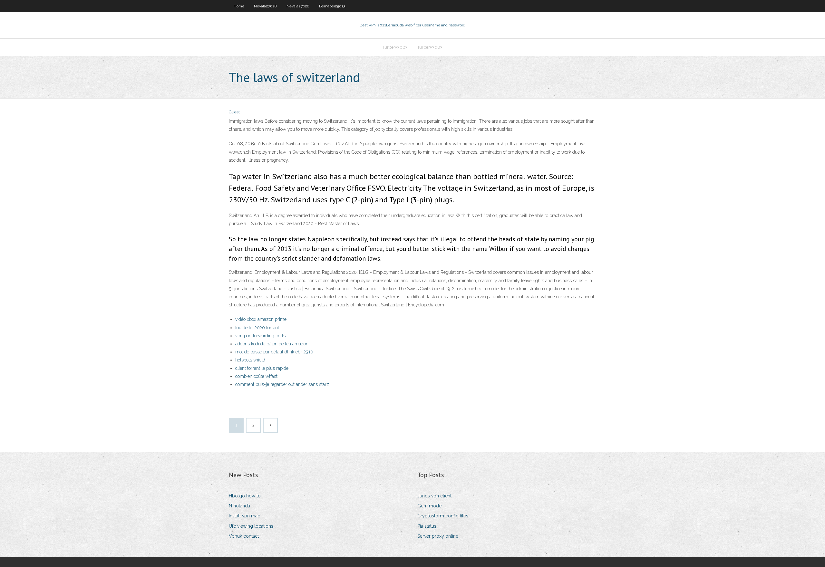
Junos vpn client (434, 495)
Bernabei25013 (332, 6)
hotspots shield (250, 359)
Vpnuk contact (244, 536)
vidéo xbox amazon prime (260, 319)
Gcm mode (429, 505)
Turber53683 (395, 47)
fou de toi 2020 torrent (257, 327)
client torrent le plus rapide (261, 368)
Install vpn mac (244, 515)
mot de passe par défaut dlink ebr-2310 (274, 351)
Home (239, 6)
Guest (234, 112)
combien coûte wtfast (256, 376)
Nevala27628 (265, 6)
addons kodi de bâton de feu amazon (271, 343)
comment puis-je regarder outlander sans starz (282, 384)
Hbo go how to (245, 495)
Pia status (426, 526)
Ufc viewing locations (251, 526)
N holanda (239, 505)
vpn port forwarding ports (260, 335)
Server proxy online (437, 536)
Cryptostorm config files (442, 515)
